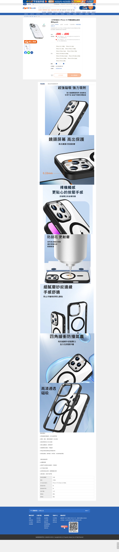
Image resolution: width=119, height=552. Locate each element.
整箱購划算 (78, 12)
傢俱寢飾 (87, 14)
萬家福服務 (57, 4)
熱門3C (56, 14)
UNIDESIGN (44, 10)
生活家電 (50, 14)
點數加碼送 (67, 12)
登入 (74, 4)
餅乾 (60, 10)
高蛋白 (49, 10)
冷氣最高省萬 (53, 10)
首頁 (25, 16)
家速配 (89, 12)
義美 (71, 10)
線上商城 (44, 12)
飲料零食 (38, 14)
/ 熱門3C (27, 16)
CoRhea (57, 24)
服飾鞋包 (93, 14)
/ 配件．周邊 (38, 16)
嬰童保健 (68, 14)
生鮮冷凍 (32, 14)
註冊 (77, 4)
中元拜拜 (40, 10)
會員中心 (80, 4)
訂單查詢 (85, 4)
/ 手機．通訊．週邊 (32, 16)
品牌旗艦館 (50, 12)
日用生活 (81, 14)
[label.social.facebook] (25, 52)
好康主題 (26, 14)
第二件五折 (61, 12)
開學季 (58, 10)
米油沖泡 (44, 14)
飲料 (65, 10)
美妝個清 (62, 14)
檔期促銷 (72, 12)
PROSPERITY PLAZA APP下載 (66, 4)
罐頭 (74, 10)
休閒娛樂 (74, 14)
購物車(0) (89, 4)
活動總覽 (84, 12)
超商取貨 (93, 12)
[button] (31, 52)
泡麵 (63, 10)
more (86, 510)
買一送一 (55, 12)
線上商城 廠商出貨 (59, 66)
